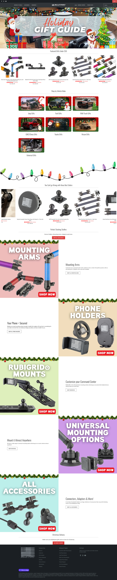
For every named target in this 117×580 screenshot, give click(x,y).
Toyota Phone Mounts (63, 559)
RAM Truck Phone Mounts (64, 557)
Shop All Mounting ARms (73, 273)
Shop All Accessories (58, 238)
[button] (18, 5)
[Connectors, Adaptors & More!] (29, 502)
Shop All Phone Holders (14, 331)
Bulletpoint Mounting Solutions (27, 573)
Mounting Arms (73, 264)
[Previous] (3, 70)
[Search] (114, 5)
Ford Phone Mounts (63, 553)
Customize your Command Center (81, 381)
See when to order (58, 543)
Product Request (62, 561)
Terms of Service (42, 561)
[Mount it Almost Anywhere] (87, 444)
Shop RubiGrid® (71, 390)
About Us (40, 550)
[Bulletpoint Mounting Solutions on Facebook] (1, 1)
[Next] (113, 70)
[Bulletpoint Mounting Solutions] (59, 5)
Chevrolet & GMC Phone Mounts (65, 550)
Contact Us (41, 553)
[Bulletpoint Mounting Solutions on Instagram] (3, 1)
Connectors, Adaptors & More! (79, 498)
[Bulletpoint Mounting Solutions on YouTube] (5, 1)
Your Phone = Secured (17, 323)
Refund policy (41, 564)
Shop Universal (12, 448)
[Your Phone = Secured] (87, 327)
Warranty (40, 559)
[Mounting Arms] (29, 268)
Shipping (40, 566)
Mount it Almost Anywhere (19, 440)
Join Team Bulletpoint (63, 564)
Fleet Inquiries (41, 555)
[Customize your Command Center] (29, 385)
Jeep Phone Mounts (63, 555)
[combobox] (109, 5)
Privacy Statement (42, 557)
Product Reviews (62, 566)
